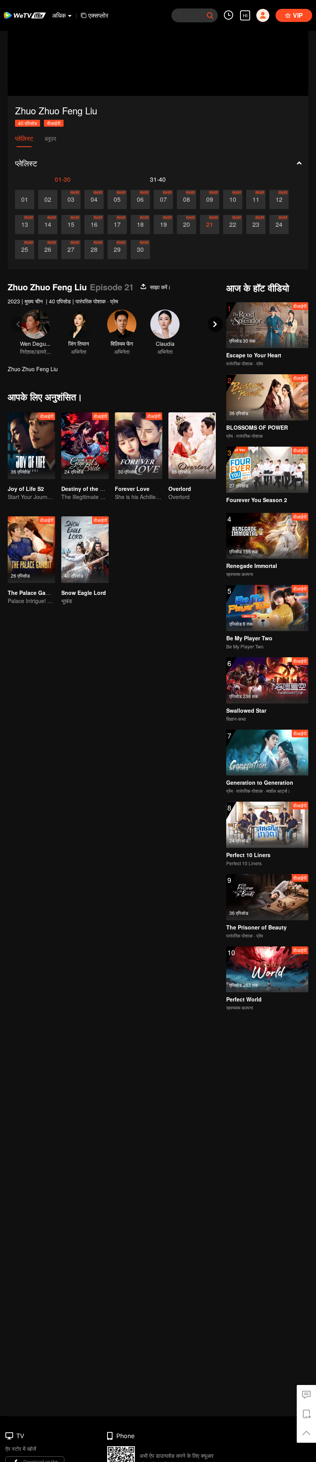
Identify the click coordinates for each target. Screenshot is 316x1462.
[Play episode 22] (232, 224)
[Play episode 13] (24, 224)
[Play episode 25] (24, 249)
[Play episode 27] (71, 249)
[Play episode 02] (47, 199)
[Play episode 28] (94, 249)
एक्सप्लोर (98, 15)
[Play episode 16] (94, 224)
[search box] (210, 15)
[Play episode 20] (186, 224)
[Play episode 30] (140, 249)
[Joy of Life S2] (31, 445)
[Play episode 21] (209, 224)
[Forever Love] (138, 445)
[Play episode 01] (24, 199)
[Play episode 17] (117, 224)
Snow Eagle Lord (83, 592)
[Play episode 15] (71, 224)
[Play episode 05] (117, 199)
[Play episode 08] (186, 199)
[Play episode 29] (117, 249)
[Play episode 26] (47, 249)
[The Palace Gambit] (31, 549)
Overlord (179, 488)
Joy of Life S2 (26, 488)
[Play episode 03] (71, 199)
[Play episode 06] (140, 199)
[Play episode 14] (47, 224)
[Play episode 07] (163, 199)
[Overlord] (192, 445)
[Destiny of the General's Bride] (85, 445)
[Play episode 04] (94, 199)
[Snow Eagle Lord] (85, 549)
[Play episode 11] (256, 199)
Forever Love (132, 488)
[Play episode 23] (256, 224)
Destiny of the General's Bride (100, 488)
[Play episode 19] (163, 224)
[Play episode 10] (232, 199)
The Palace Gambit (32, 592)
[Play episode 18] (140, 224)
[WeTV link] (25, 15)
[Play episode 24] (279, 224)
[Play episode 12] (279, 199)
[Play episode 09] (209, 199)
